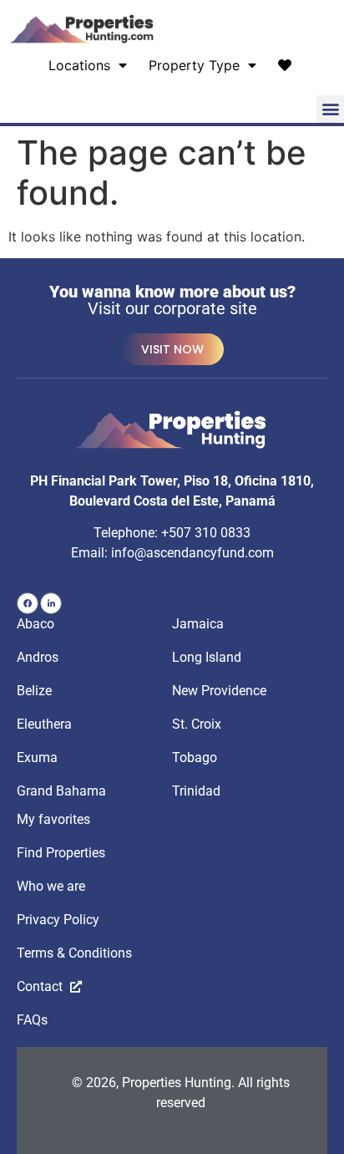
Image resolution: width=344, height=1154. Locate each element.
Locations (79, 65)
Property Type (194, 65)
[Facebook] (27, 603)
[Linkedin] (51, 603)
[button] (330, 109)
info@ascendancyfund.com (192, 553)
